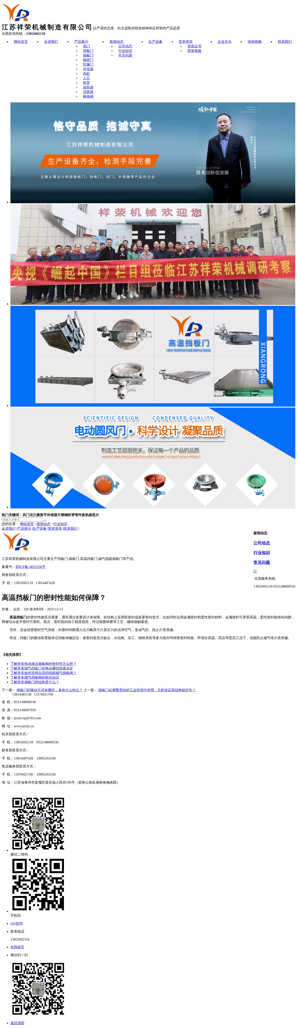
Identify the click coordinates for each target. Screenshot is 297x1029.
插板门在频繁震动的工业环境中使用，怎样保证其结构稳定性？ (147, 690)
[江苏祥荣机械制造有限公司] (17, 22)
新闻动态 (116, 41)
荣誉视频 (194, 51)
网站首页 (21, 41)
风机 (86, 73)
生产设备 (155, 41)
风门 (86, 46)
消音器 (88, 92)
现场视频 (255, 41)
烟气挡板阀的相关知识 (34, 677)
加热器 (88, 87)
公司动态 (125, 46)
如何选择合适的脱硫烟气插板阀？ (43, 673)
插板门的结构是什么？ (34, 682)
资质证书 (194, 46)
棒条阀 (88, 96)
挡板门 (88, 51)
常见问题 (125, 55)
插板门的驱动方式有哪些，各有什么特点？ (50, 690)
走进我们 (51, 41)
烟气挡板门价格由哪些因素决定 (41, 668)
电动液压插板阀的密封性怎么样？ (43, 664)
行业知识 (125, 51)
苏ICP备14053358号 (30, 567)
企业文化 (225, 41)
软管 (86, 83)
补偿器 (88, 69)
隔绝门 (88, 60)
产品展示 (81, 41)
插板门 (88, 55)
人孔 (86, 78)
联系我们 (285, 41)
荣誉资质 (186, 41)
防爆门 (88, 64)
